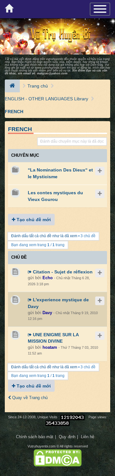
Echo (47, 277)
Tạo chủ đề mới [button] (33, 219)
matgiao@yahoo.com (52, 73)
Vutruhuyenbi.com (41, 446)
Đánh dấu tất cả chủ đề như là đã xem (44, 236)
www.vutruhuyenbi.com (50, 67)
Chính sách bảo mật (34, 436)
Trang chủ (37, 85)
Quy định (67, 436)
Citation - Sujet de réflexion (62, 271)
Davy (47, 312)
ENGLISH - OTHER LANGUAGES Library (46, 98)
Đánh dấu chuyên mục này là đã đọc (72, 141)
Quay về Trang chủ (29, 397)
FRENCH (14, 111)
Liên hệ (87, 436)
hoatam (49, 347)
